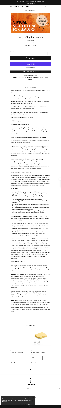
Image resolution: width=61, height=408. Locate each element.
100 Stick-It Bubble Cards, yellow (38, 352)
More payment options (30, 67)
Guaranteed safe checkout (30, 75)
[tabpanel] (19, 348)
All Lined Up (21, 6)
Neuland (11, 350)
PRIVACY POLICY (23, 404)
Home (26, 10)
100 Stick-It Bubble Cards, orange (16, 352)
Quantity (12, 51)
